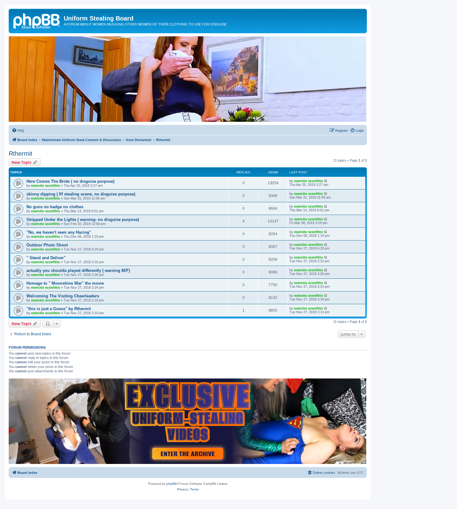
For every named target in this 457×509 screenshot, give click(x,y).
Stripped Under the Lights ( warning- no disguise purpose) (82, 219)
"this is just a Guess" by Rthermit (58, 308)
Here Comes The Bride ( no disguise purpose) (70, 181)
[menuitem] (18, 130)
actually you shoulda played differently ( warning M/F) (78, 270)
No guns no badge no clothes (54, 206)
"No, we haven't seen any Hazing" (58, 232)
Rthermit (20, 153)
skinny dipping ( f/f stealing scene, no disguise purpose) (80, 194)
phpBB (171, 483)
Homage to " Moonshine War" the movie (65, 283)
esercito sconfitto (45, 185)
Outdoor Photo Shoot (47, 245)
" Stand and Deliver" (46, 257)
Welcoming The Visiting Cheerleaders (62, 296)
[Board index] (37, 20)
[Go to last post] (326, 181)
